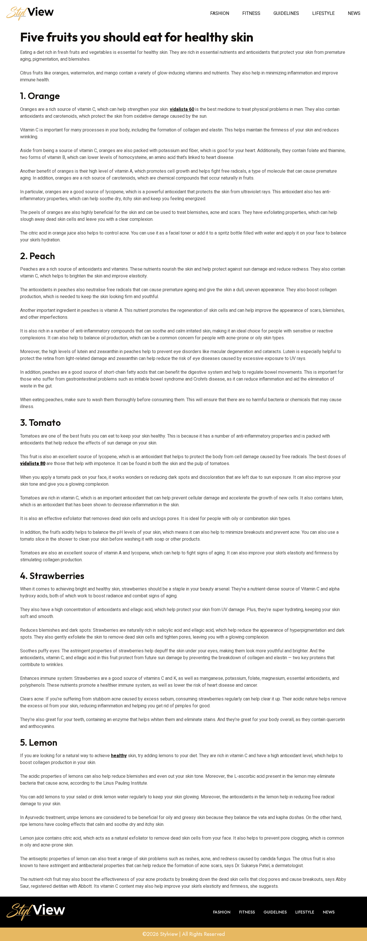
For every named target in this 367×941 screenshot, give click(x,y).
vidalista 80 (32, 463)
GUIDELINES (286, 13)
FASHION (219, 13)
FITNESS (251, 13)
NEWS (354, 13)
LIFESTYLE (323, 13)
